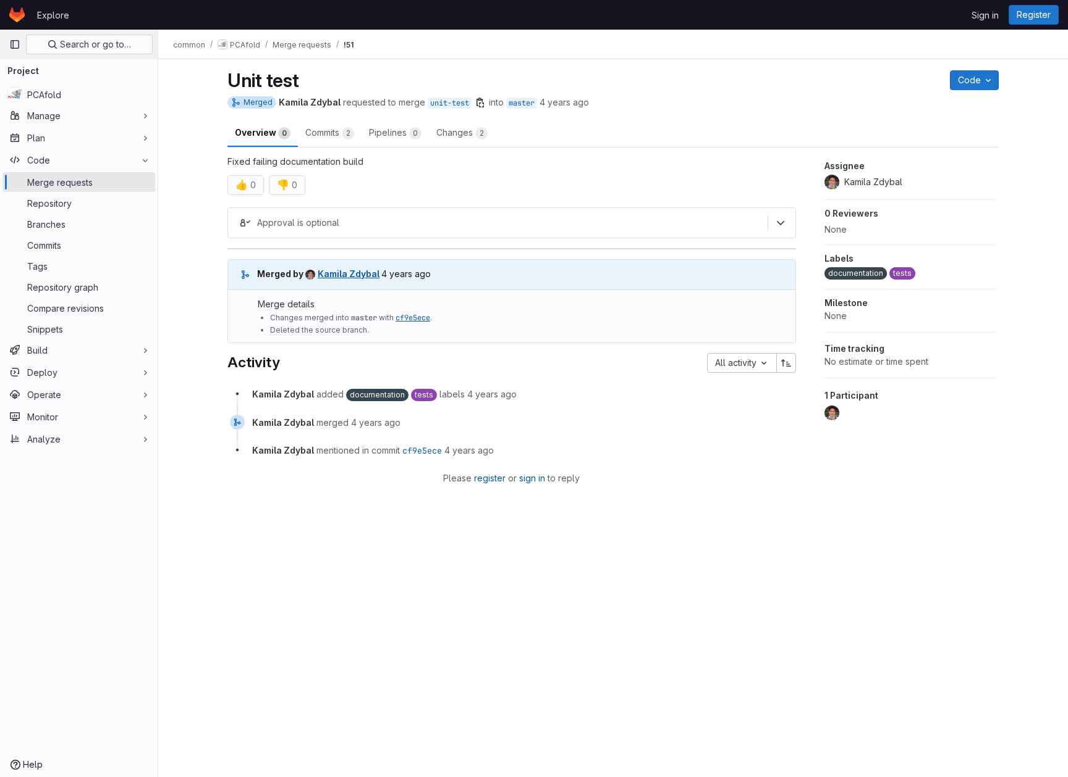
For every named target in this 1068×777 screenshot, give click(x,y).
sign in (532, 478)
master (522, 103)
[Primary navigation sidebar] (15, 44)
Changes (460, 132)
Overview (261, 132)
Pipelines (393, 132)
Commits (327, 132)
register (490, 478)
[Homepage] (17, 15)
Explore (53, 15)
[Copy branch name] (480, 102)
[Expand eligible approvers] (780, 222)
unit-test (449, 103)
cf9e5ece (413, 318)
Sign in (985, 15)
